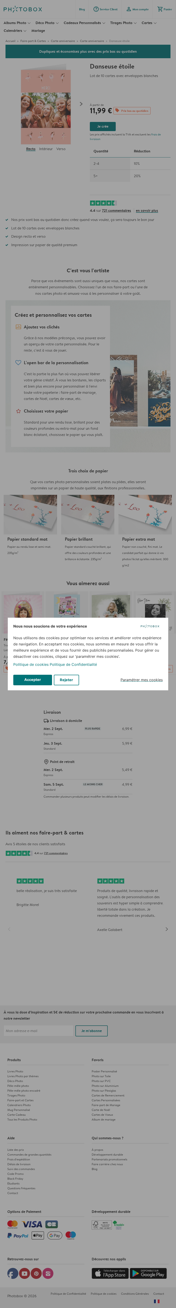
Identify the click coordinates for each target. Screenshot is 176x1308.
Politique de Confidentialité (73, 664)
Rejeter (66, 679)
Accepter (32, 679)
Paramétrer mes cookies (142, 679)
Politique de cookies (31, 664)
